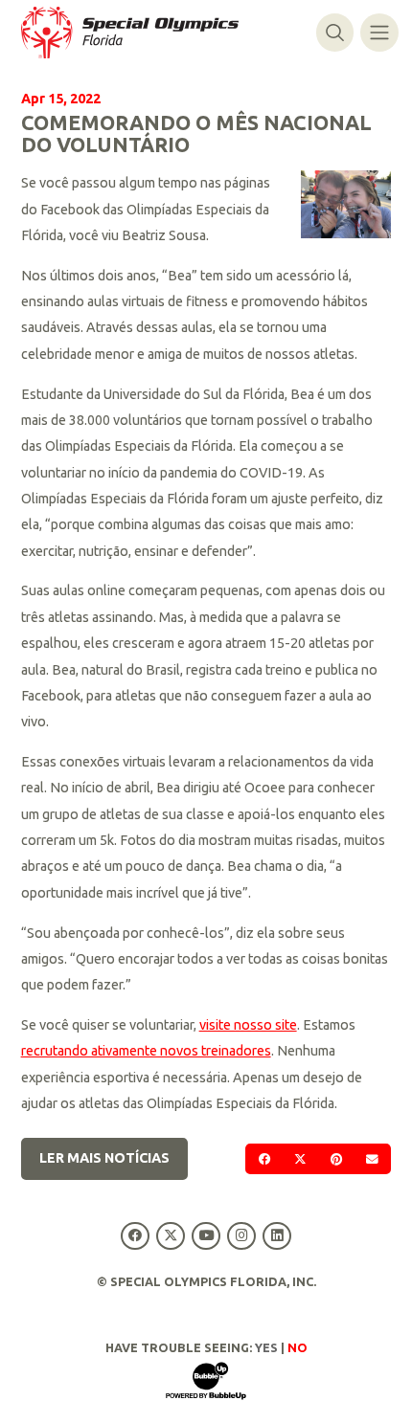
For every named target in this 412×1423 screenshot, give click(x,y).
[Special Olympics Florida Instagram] (242, 1236)
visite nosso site (248, 1025)
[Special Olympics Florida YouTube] (205, 1236)
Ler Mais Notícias (104, 1158)
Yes (266, 1347)
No (297, 1347)
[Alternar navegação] (379, 32)
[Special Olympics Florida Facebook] (134, 1236)
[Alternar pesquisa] (335, 32)
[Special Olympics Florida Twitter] (170, 1236)
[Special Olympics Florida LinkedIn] (277, 1236)
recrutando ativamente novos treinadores (146, 1050)
